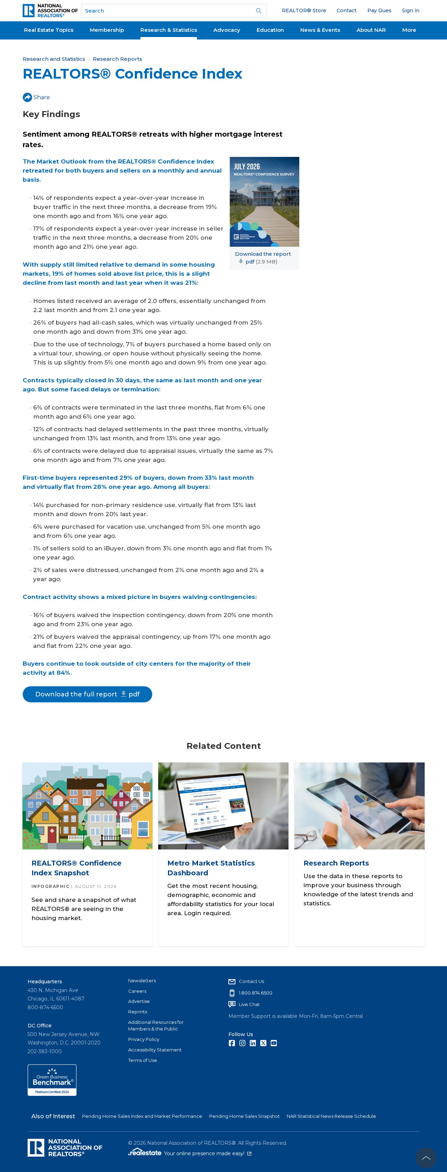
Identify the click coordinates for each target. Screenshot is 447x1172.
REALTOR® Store (304, 10)
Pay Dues (379, 10)
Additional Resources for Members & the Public (156, 1025)
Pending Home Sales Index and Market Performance (142, 1116)
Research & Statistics (168, 30)
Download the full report (87, 694)
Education (270, 30)
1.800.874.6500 (255, 993)
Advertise (139, 1001)
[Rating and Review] (52, 1094)
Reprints (137, 1011)
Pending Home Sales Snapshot (244, 1116)
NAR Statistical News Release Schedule (331, 1116)
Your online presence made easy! (207, 1153)
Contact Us (251, 981)
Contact (347, 10)
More (409, 30)
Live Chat (249, 1004)
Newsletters (142, 980)
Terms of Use (142, 1060)
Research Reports (117, 59)
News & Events (320, 30)
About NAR (371, 30)
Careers (137, 991)
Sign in (410, 10)
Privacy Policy (143, 1039)
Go (259, 11)
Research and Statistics (54, 59)
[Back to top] (426, 1158)
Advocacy (226, 30)
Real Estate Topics (48, 30)
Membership (107, 30)
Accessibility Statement (155, 1049)
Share (42, 97)
